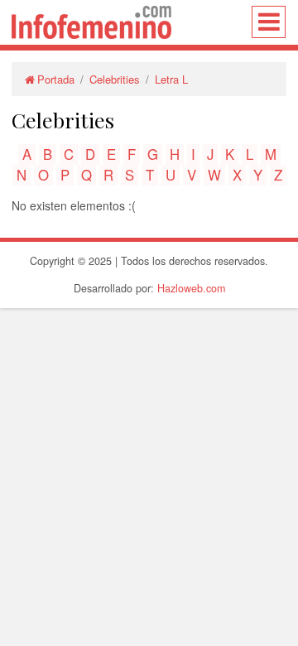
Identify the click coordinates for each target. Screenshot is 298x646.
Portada (55, 79)
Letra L (171, 79)
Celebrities (114, 79)
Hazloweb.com (191, 288)
